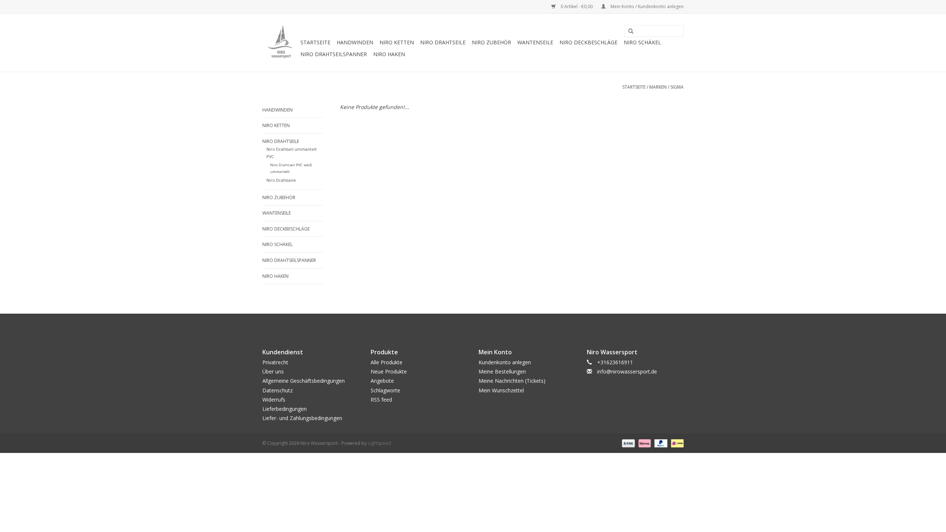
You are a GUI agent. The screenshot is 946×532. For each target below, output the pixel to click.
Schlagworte (385, 390)
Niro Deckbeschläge (588, 42)
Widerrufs (273, 399)
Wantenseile (535, 42)
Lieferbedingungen (284, 408)
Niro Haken (389, 54)
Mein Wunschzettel (501, 390)
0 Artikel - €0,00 (576, 6)
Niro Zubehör (491, 42)
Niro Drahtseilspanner (333, 54)
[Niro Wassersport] (280, 43)
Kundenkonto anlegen (505, 362)
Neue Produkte (389, 371)
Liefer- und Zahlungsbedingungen (302, 418)
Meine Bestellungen (502, 371)
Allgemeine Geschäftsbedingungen (303, 380)
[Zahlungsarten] (627, 443)
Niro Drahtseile (443, 42)
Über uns (273, 371)
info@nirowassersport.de (627, 371)
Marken (658, 87)
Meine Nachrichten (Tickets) (512, 380)
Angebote (382, 380)
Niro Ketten (397, 42)
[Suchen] (628, 31)
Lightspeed (379, 443)
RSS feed (381, 399)
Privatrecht (275, 362)
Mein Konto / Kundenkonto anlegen (646, 6)
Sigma (677, 87)
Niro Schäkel (642, 42)
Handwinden (355, 42)
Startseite (315, 42)
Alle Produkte (386, 362)
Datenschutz (277, 390)
